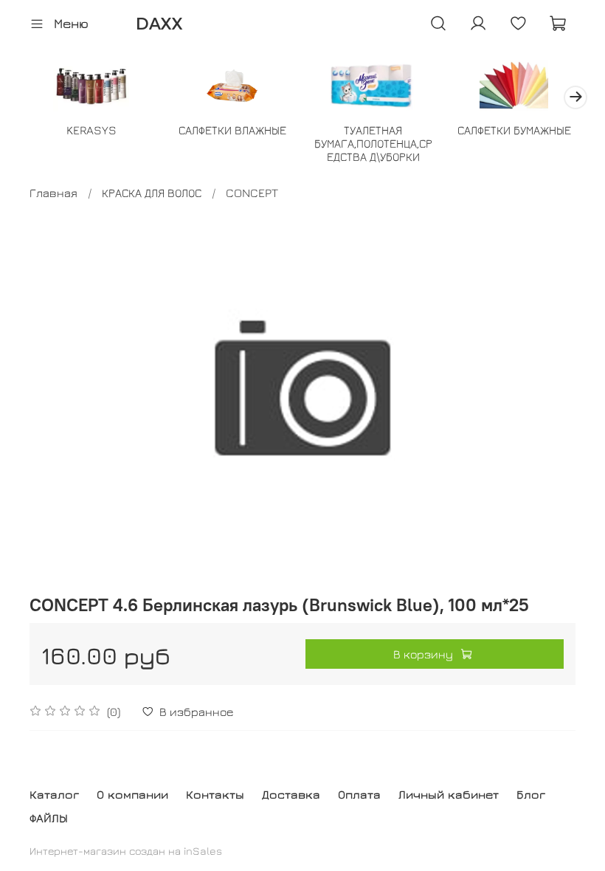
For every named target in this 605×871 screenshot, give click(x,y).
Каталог (54, 794)
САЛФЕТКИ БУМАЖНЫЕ (514, 129)
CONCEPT (252, 192)
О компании (132, 794)
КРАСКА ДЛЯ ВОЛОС (151, 192)
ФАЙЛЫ (49, 817)
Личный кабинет (448, 794)
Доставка (291, 794)
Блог (530, 794)
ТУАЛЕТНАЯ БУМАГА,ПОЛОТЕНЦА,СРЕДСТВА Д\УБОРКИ (373, 142)
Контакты (215, 794)
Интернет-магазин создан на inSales (126, 850)
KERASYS (91, 129)
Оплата (359, 794)
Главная (53, 192)
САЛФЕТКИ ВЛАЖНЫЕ (232, 129)
